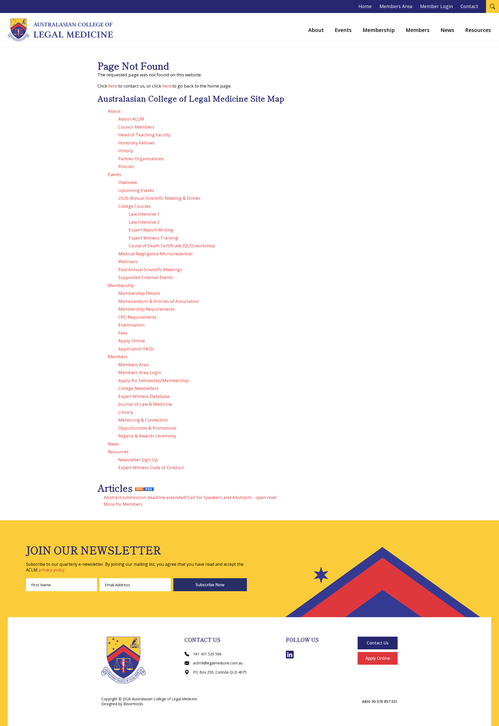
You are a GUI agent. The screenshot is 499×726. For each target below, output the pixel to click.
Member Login (436, 6)
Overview (127, 182)
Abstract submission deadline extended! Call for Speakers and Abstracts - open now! (190, 497)
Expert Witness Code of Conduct (151, 467)
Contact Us (378, 643)
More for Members (123, 504)
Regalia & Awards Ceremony (147, 436)
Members (418, 30)
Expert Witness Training (153, 238)
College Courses (134, 206)
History (125, 151)
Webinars (128, 261)
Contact (469, 6)
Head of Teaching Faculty (144, 135)
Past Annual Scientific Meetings (150, 269)
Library (125, 412)
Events (343, 30)
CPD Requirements (137, 317)
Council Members (136, 127)
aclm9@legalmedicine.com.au (218, 663)
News (447, 30)
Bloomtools (133, 703)
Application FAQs (136, 349)
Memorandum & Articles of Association (158, 301)
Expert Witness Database (144, 396)
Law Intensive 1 (144, 214)
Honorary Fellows (136, 143)
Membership (379, 30)
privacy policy (51, 570)
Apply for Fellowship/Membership (153, 380)
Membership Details (139, 293)
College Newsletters (138, 388)
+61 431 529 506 (207, 653)
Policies (126, 166)
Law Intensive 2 (144, 222)
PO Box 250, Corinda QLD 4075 (220, 672)
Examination (131, 325)
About (316, 30)
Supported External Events (145, 277)
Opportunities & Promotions (147, 428)
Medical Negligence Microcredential (155, 254)
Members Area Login (139, 372)
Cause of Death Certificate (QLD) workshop (172, 246)
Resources (478, 30)
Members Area (395, 6)
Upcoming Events (136, 190)
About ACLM (131, 119)
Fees (122, 333)
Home (365, 6)
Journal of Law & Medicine (145, 404)
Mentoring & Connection (143, 420)
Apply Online (131, 341)
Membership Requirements (146, 309)
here (112, 86)
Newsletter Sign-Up (138, 460)
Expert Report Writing (151, 230)
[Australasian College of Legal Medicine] (60, 30)
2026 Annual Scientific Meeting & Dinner (159, 198)
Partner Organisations (141, 159)
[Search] (492, 6)
